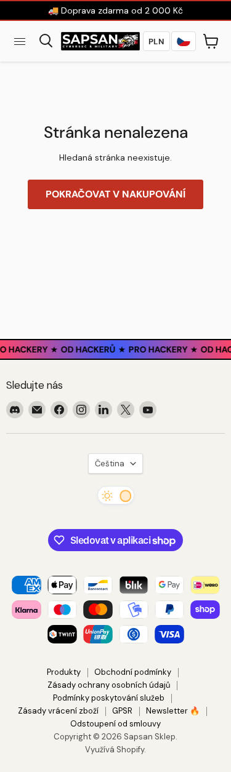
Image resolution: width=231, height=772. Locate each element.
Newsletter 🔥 (173, 711)
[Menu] (19, 41)
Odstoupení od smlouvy (115, 723)
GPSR (122, 711)
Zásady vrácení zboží (58, 711)
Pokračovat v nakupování (115, 194)
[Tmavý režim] (115, 495)
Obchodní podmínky (132, 672)
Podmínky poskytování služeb (108, 698)
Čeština (109, 463)
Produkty (64, 672)
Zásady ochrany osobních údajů (108, 685)
